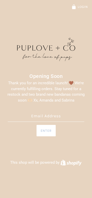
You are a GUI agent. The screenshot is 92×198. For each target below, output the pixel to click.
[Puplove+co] (46, 49)
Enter (46, 131)
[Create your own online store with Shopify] (71, 162)
